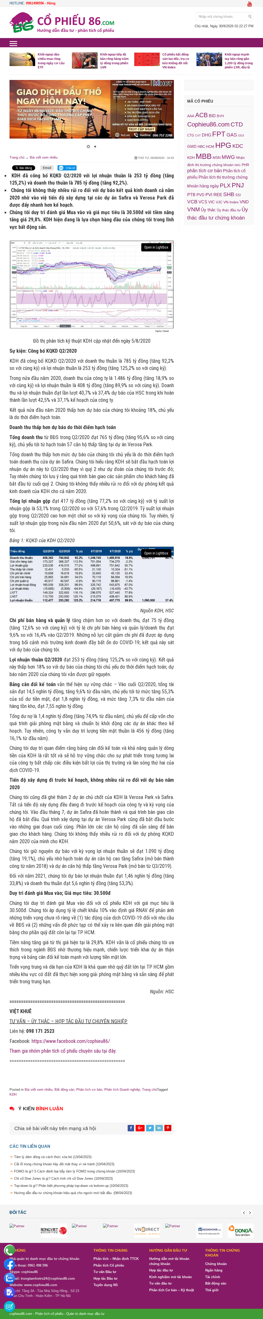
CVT (198, 135)
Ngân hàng (213, 1270)
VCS (203, 201)
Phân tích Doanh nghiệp (122, 1089)
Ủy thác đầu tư (229, 210)
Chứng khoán (216, 1264)
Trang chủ (17, 157)
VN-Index (231, 202)
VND (244, 201)
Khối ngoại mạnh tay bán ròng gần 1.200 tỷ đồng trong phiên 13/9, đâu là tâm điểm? (224, 63)
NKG (237, 165)
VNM (193, 209)
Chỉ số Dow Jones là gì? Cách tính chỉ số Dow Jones (63, 1178)
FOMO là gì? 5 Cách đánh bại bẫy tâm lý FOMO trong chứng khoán (74, 1171)
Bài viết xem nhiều (44, 157)
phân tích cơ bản (204, 170)
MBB (204, 156)
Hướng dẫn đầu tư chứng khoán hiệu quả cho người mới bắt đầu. (73, 1193)
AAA (190, 116)
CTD (237, 124)
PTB (191, 195)
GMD (191, 146)
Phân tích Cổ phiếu (108, 1265)
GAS (232, 135)
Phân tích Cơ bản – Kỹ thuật (171, 1290)
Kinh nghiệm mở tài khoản (170, 1277)
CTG (190, 135)
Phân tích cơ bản (89, 1089)
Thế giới (212, 1290)
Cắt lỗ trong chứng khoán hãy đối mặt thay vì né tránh (64, 1164)
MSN (217, 158)
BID (212, 115)
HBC (201, 146)
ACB (201, 115)
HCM (210, 146)
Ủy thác (208, 209)
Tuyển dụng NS (105, 1285)
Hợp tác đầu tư (161, 1270)
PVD (200, 195)
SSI (238, 195)
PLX (225, 185)
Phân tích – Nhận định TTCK (116, 1259)
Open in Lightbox (156, 247)
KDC (237, 146)
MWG (228, 157)
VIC (211, 202)
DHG (206, 135)
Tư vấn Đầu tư (104, 1272)
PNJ (238, 185)
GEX (241, 135)
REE (217, 194)
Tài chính (212, 1277)
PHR (245, 165)
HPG (223, 145)
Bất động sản (64, 1089)
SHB (228, 194)
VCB (192, 201)
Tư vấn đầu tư (160, 1283)
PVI (208, 194)
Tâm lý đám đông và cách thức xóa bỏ (52, 1157)
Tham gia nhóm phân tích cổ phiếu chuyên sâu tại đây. (63, 1051)
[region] (92, 117)
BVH (220, 116)
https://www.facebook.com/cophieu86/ (71, 1041)
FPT (219, 134)
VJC (219, 202)
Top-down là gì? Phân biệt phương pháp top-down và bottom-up (71, 1186)
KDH (13, 1094)
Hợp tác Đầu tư (105, 1278)
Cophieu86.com (208, 124)
